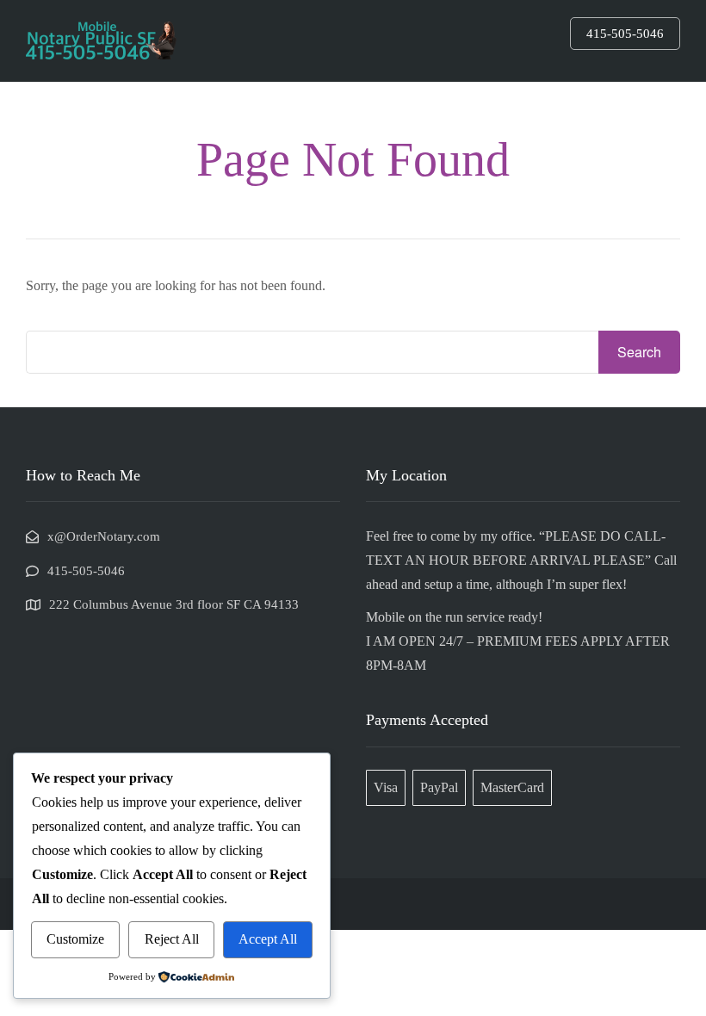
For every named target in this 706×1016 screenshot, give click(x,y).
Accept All (267, 939)
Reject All (172, 939)
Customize (75, 939)
